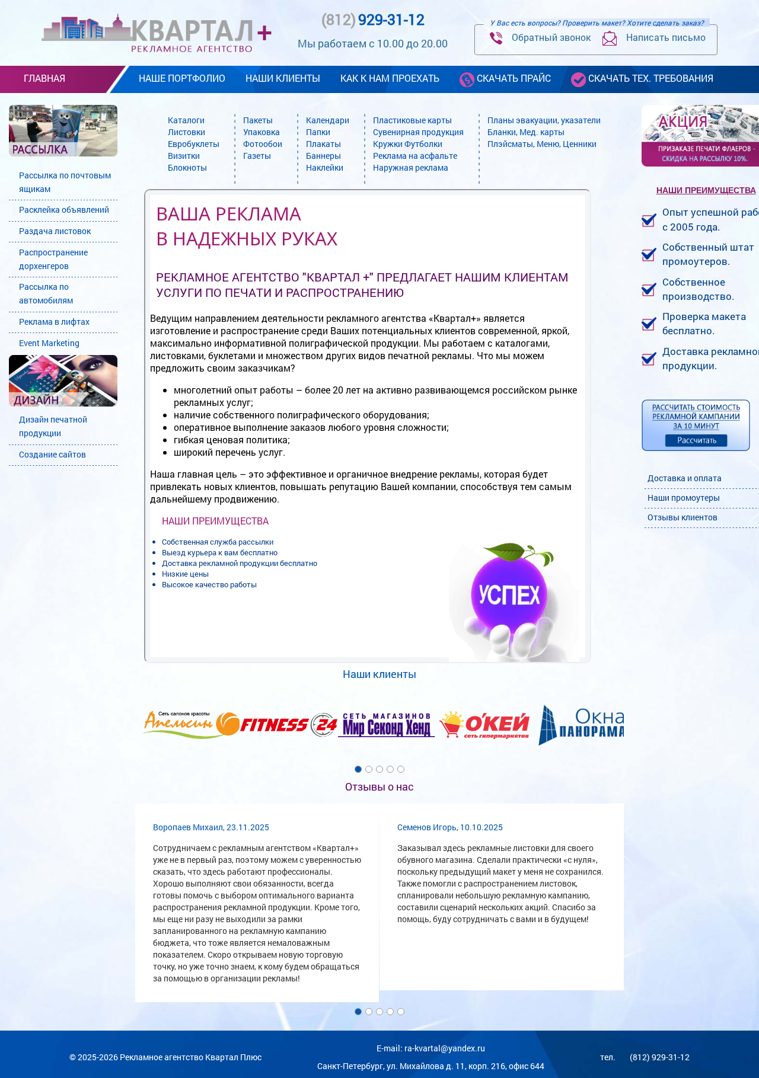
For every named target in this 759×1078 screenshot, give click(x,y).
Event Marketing (49, 342)
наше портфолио (182, 78)
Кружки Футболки (407, 143)
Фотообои (262, 143)
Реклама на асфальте (415, 155)
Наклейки (324, 167)
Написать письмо (661, 37)
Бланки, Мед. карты (526, 131)
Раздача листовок (55, 230)
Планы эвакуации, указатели (544, 120)
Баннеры (323, 155)
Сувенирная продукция (418, 131)
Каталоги (186, 120)
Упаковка (261, 131)
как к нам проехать (389, 78)
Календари (327, 120)
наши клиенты (282, 78)
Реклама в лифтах (54, 321)
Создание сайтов (52, 454)
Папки (318, 131)
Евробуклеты (193, 143)
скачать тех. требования (649, 78)
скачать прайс (512, 78)
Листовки (186, 131)
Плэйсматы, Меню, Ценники (542, 143)
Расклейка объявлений (64, 209)
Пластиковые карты (412, 120)
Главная (44, 78)
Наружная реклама (410, 167)
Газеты (257, 155)
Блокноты (187, 167)
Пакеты (258, 120)
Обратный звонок (546, 37)
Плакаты (323, 143)
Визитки (184, 155)
